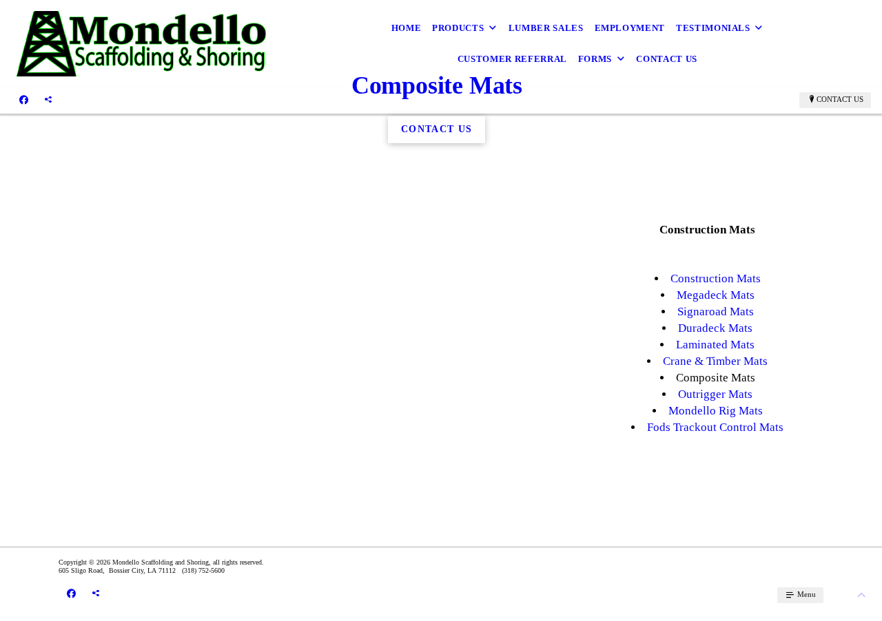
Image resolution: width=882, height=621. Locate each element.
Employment (630, 28)
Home (406, 28)
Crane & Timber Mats (715, 361)
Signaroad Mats (715, 311)
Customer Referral (512, 59)
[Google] (48, 99)
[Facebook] (24, 99)
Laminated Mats (715, 344)
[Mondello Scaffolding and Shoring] (142, 43)
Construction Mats (715, 278)
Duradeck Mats (715, 328)
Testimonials (713, 28)
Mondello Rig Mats (715, 410)
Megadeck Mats (716, 295)
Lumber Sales (546, 28)
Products (458, 28)
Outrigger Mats (715, 394)
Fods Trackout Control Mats (715, 427)
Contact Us (666, 59)
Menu (805, 594)
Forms (595, 59)
